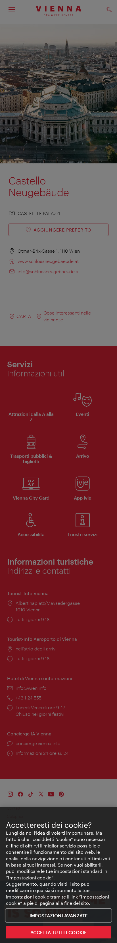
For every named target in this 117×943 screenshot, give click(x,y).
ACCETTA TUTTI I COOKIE (58, 932)
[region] (58, 875)
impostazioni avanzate (58, 915)
